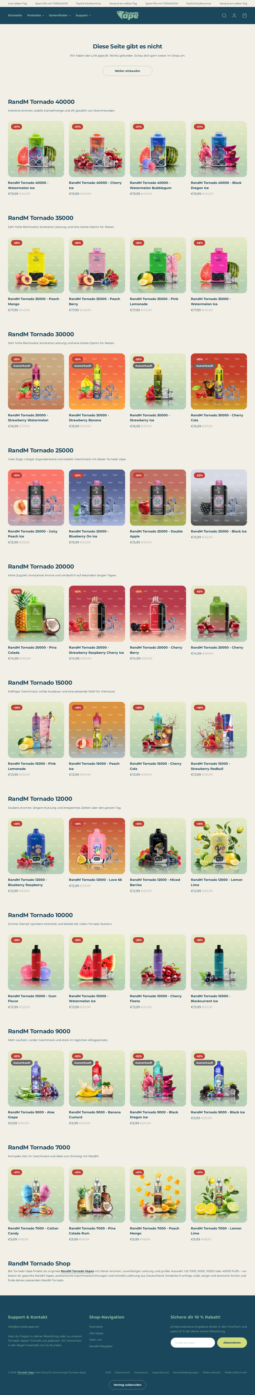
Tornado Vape (26, 1372)
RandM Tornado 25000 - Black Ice (219, 531)
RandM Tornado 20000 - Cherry (217, 647)
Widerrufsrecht (212, 1372)
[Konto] (234, 15)
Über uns (95, 1339)
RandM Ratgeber (101, 1346)
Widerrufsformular (236, 1372)
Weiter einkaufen (127, 71)
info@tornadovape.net (23, 1326)
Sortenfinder (58, 15)
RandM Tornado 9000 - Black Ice (218, 1112)
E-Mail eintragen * (186, 1342)
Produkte (34, 15)
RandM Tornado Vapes (77, 1271)
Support (82, 15)
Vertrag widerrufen (127, 1385)
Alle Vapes (96, 1333)
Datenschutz (122, 1372)
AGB (108, 1372)
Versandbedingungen (186, 1372)
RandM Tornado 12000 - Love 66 (95, 880)
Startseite (96, 1326)
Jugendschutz (160, 1372)
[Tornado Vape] (127, 15)
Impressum (141, 1372)
